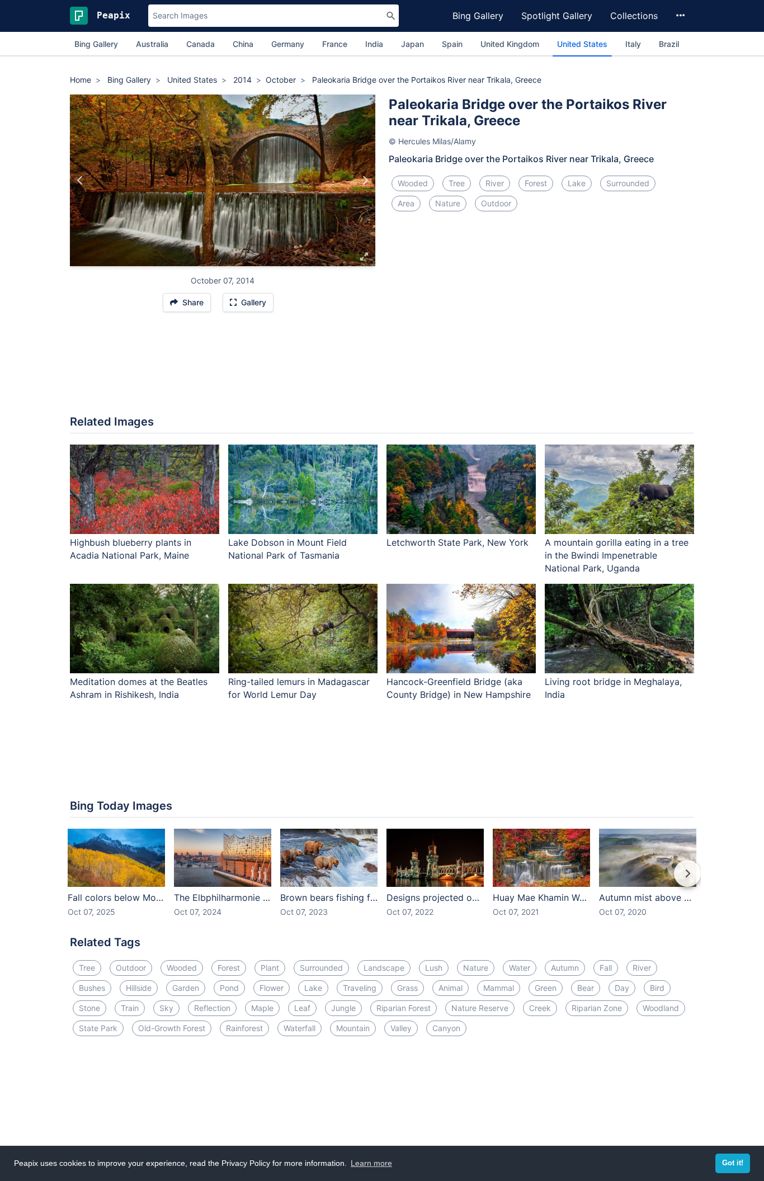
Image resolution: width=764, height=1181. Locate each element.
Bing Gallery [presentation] (96, 44)
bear (585, 988)
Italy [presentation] (633, 44)
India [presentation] (374, 44)
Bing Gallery (477, 15)
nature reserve (479, 1008)
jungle (343, 1008)
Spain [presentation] (452, 44)
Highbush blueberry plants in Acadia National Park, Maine (130, 549)
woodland (661, 1008)
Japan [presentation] (412, 44)
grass (407, 988)
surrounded (627, 183)
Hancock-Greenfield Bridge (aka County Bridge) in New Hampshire (458, 688)
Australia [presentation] (152, 44)
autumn (565, 967)
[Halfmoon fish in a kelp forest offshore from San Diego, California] (80, 180)
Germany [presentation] (287, 44)
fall (606, 967)
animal (450, 988)
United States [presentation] (582, 44)
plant (270, 967)
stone (89, 1008)
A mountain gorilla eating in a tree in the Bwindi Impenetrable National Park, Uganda (616, 555)
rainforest (244, 1028)
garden (185, 988)
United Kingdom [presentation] (509, 44)
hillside (139, 988)
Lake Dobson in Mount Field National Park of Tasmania (287, 549)
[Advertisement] (382, 369)
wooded (413, 183)
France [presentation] (334, 44)
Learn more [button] (371, 1163)
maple (262, 1008)
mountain (353, 1028)
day (622, 988)
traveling (359, 988)
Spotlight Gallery (556, 15)
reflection (212, 1008)
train (130, 1008)
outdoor (496, 203)
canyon (446, 1028)
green (546, 988)
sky (166, 1008)
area (406, 203)
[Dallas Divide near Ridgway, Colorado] (365, 180)
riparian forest (403, 1008)
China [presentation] (243, 44)
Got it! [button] (732, 1163)
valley (401, 1028)
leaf (302, 1008)
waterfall (299, 1028)
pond (229, 988)
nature (447, 203)
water (519, 967)
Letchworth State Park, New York (457, 542)
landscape (384, 967)
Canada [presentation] (200, 44)
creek (540, 1008)
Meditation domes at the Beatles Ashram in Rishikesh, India (138, 688)
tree (457, 183)
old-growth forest (171, 1028)
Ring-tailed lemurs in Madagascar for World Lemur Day (299, 688)
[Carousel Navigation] (382, 881)
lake (577, 183)
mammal (498, 988)
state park (98, 1028)
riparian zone (597, 1008)
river (494, 183)
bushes (92, 988)
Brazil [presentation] (669, 44)
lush (433, 967)
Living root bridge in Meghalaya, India (613, 688)
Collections (634, 15)
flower (272, 988)
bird (657, 988)
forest (536, 183)
